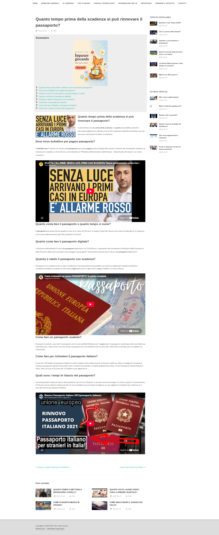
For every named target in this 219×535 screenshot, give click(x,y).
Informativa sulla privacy (55, 529)
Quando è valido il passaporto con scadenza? (57, 99)
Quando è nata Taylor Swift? (170, 23)
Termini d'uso (40, 529)
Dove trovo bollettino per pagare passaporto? (57, 90)
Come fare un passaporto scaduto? (53, 102)
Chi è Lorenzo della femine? (170, 31)
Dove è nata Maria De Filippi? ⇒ (132, 467)
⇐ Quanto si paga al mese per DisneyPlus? (52, 467)
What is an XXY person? (168, 75)
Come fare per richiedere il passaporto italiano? (58, 105)
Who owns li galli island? (169, 97)
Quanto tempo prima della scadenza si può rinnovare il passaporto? (66, 87)
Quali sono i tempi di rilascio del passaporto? (57, 108)
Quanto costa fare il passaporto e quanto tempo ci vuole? (62, 93)
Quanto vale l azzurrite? (168, 115)
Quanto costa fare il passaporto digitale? (55, 96)
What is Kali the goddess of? (170, 106)
